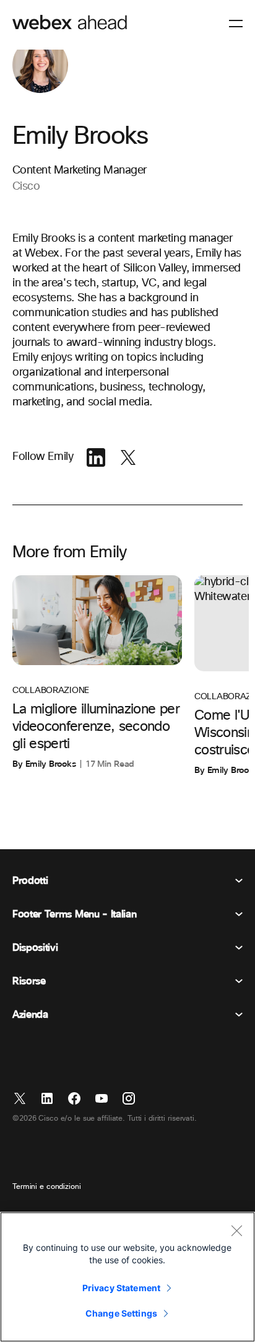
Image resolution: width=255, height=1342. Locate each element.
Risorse (29, 981)
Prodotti (30, 881)
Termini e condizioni (46, 1187)
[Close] (236, 1230)
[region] (127, 1277)
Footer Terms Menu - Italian (74, 914)
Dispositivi (35, 948)
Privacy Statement (121, 1287)
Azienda (30, 1015)
